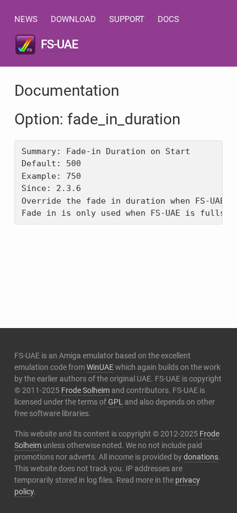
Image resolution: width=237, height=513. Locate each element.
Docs (168, 19)
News (25, 19)
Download (73, 19)
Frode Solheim (85, 390)
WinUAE (100, 367)
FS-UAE (59, 44)
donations (201, 456)
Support (126, 19)
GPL (115, 401)
